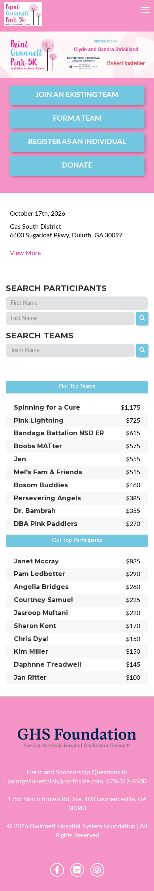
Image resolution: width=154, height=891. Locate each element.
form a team (77, 118)
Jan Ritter (30, 677)
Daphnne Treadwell (47, 664)
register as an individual (77, 141)
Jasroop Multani (41, 613)
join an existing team (77, 95)
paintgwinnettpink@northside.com (55, 781)
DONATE (77, 165)
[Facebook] (57, 870)
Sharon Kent (35, 626)
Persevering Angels (47, 498)
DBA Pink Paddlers (45, 524)
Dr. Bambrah (35, 510)
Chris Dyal (31, 639)
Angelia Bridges (41, 587)
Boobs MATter (38, 446)
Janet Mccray (36, 561)
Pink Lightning (39, 420)
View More (25, 253)
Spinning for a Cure (47, 407)
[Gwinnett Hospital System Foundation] (23, 14)
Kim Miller (31, 651)
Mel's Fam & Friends (48, 472)
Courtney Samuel (43, 600)
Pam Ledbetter (39, 574)
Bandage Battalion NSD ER (59, 433)
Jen (20, 459)
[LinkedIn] (77, 870)
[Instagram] (97, 870)
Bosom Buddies (41, 485)
